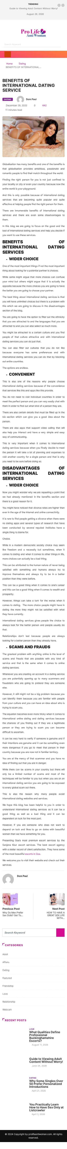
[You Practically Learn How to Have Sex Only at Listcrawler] (14, 1107)
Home (9, 63)
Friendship (7, 985)
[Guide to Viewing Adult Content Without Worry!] (14, 1060)
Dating (22, 63)
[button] (59, 5)
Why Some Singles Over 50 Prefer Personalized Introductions (46, 1083)
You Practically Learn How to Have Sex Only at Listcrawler (46, 1107)
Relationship (8, 1001)
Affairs (5, 962)
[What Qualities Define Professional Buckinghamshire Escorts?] (14, 1036)
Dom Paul (31, 99)
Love (5, 993)
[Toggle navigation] (7, 54)
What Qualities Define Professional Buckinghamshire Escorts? (44, 1036)
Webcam (7, 1009)
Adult (5, 954)
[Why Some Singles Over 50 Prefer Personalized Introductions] (14, 1084)
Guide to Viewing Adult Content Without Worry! (33, 8)
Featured (7, 978)
